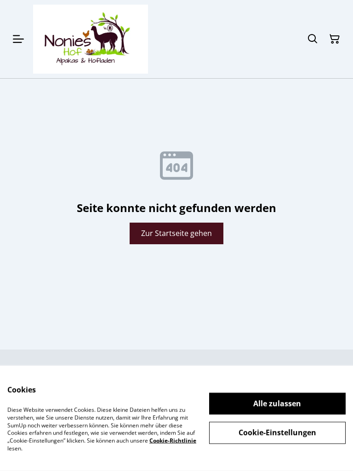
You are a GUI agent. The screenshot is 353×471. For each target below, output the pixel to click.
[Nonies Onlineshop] (90, 39)
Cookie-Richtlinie (172, 440)
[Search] (313, 39)
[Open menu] (18, 39)
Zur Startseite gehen (176, 233)
